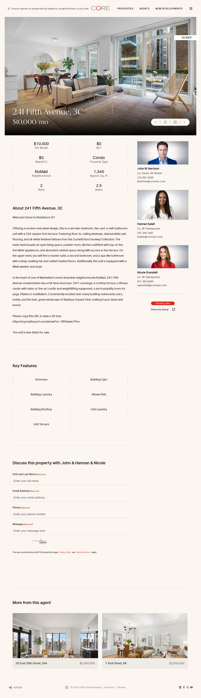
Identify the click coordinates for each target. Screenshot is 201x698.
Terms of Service (83, 552)
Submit (43, 542)
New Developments (169, 9)
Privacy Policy (65, 552)
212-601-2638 (145, 177)
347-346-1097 (145, 233)
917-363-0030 (145, 281)
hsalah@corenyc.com (150, 236)
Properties (125, 9)
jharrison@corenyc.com (151, 181)
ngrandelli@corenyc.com (152, 285)
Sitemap (121, 687)
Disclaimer (109, 687)
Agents (144, 9)
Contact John (162, 303)
